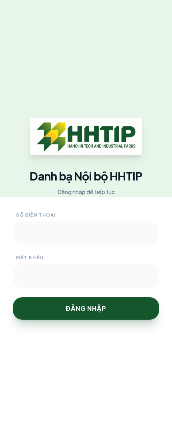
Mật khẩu (30, 257)
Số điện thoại (36, 214)
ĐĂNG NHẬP (86, 308)
